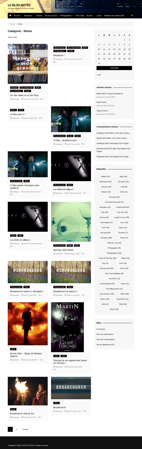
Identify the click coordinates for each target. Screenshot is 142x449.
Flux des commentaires (106, 339)
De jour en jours (51, 16)
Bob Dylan (105, 182)
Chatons (106, 192)
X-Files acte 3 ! (17, 114)
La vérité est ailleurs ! (63, 189)
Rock (124, 268)
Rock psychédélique (114, 273)
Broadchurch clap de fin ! (22, 413)
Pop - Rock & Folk (27, 87)
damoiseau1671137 (104, 149)
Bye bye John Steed (63, 250)
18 (104, 54)
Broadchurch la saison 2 (65, 291)
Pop (105, 263)
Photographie (114, 248)
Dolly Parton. (102, 102)
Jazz (124, 222)
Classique (114, 197)
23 (129, 54)
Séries (38, 87)
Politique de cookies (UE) (114, 16)
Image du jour (121, 217)
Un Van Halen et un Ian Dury (24, 95)
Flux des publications (105, 334)
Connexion (101, 329)
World (123, 304)
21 (119, 54)
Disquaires (104, 207)
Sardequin (15, 99)
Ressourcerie (106, 268)
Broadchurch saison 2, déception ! (27, 291)
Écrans (89, 16)
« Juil (99, 75)
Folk (104, 212)
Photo (124, 238)
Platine (125, 258)
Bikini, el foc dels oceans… (120, 133)
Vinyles (39, 16)
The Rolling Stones (114, 289)
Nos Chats (80, 16)
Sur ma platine (107, 284)
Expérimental (122, 207)
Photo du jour (114, 243)
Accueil (17, 16)
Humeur (104, 217)
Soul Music (114, 279)
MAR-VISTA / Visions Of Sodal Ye (110, 94)
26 (109, 59)
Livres (99, 16)
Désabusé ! (59, 55)
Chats (123, 192)
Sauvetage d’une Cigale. (119, 143)
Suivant (25, 429)
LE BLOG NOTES (19, 5)
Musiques (28, 16)
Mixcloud (105, 233)
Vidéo (20, 235)
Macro (123, 227)
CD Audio (123, 182)
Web (105, 304)
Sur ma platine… (16, 91)
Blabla (105, 176)
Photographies (65, 16)
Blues (123, 176)
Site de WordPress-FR (105, 345)
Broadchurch (59, 407)
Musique (123, 233)
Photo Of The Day (107, 258)
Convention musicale (114, 202)
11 (104, 49)
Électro (114, 309)
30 (129, 59)
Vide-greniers (107, 294)
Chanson (106, 187)
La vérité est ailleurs (20, 240)
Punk (122, 263)
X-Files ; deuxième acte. (65, 140)
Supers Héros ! (102, 111)
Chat (124, 187)
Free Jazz (122, 212)
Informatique (106, 222)
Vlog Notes (122, 299)
